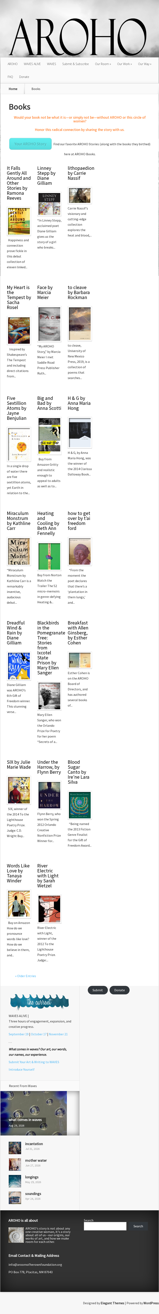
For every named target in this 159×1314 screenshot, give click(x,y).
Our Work (123, 64)
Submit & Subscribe (75, 64)
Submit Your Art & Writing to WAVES (34, 1062)
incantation (34, 1143)
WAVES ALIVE (32, 64)
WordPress (151, 1303)
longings (32, 1177)
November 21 (58, 1034)
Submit (98, 990)
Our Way (143, 64)
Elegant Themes (112, 1303)
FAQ (10, 77)
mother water (36, 1160)
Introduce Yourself (22, 1069)
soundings (33, 1193)
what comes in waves (25, 1119)
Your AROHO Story (30, 143)
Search (88, 1220)
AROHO (13, 64)
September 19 (19, 1034)
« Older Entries (25, 976)
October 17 (39, 1034)
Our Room (102, 64)
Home (13, 88)
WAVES (51, 64)
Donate (24, 77)
